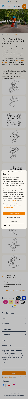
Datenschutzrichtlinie (8, 207)
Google (15, 200)
